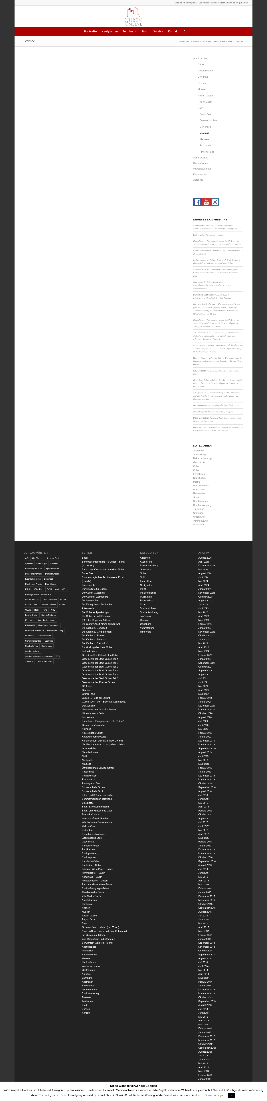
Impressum (88, 717)
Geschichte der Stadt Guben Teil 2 (100, 662)
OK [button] (231, 1095)
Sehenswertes (200, 157)
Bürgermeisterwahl (33, 573)
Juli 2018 (203, 795)
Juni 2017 (203, 826)
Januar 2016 (204, 892)
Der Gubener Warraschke (95, 596)
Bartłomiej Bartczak (34, 568)
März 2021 (203, 693)
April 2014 (203, 974)
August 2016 (205, 865)
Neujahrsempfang (55, 630)
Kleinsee (204, 139)
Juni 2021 (203, 682)
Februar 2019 (205, 767)
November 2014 (206, 946)
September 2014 (207, 954)
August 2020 (205, 717)
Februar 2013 (205, 1028)
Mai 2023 (203, 612)
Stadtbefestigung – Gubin (95, 888)
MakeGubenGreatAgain (48, 625)
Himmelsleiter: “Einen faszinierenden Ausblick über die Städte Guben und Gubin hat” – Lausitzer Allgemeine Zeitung (216, 323)
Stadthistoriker (31, 645)
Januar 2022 (204, 658)
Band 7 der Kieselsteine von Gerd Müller (103, 569)
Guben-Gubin (31, 604)
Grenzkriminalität (49, 599)
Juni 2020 (203, 725)
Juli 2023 (203, 604)
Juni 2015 (203, 919)
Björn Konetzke (52, 568)
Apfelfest (198, 179)
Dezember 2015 (206, 896)
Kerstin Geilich (31, 614)
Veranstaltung (200, 520)
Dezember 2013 (206, 989)
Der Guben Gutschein (93, 592)
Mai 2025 (203, 569)
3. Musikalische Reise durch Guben (225, 405)
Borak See (205, 114)
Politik (196, 481)
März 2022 (203, 651)
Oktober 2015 (205, 904)
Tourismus (130, 31)
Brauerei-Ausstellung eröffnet (220, 411)
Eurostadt (48, 578)
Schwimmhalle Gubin (93, 791)
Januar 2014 (204, 985)
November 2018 (206, 779)
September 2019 (207, 748)
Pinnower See (207, 151)
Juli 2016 (203, 869)
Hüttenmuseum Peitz (201, 399)
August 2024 (205, 573)
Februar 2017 (205, 841)
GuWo (28, 609)
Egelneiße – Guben (92, 865)
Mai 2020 (203, 728)
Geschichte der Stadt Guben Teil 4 (100, 670)
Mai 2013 (203, 1016)
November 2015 (206, 900)
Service (158, 31)
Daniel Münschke (52, 573)
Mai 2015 (203, 923)
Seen (230, 41)
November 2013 (206, 993)
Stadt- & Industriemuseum (96, 806)
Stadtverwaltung (90, 993)
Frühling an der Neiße (56, 589)
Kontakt (173, 31)
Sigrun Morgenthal (33, 640)
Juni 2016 (203, 872)
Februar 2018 (205, 810)
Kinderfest (29, 620)
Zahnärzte (87, 977)
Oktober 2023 (205, 596)
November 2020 (206, 709)
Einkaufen (87, 830)
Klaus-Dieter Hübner (47, 620)
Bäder (201, 64)
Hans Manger (199, 411)
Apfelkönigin (41, 563)
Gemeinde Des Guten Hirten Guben (100, 655)
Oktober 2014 (205, 950)
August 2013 (205, 1005)
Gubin (196, 470)
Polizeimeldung (201, 485)
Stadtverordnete (32, 651)
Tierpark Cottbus (90, 814)
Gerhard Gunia (32, 599)
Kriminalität (30, 625)
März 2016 (203, 884)
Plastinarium (88, 779)
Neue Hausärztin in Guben (212, 235)
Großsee (29, 41)
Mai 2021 (203, 686)
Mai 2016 (203, 876)
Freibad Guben (89, 651)
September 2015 (207, 907)
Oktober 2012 (205, 1044)
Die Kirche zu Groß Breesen (97, 631)
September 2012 (207, 1047)
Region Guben (205, 95)
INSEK (53, 609)
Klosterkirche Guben (92, 732)
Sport (196, 497)
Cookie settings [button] (214, 1095)
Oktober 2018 (205, 783)
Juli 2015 (203, 915)
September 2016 (207, 861)
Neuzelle (86, 763)
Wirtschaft (198, 524)
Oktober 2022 (205, 635)
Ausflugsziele (219, 41)
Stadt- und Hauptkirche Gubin (97, 810)
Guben (196, 466)
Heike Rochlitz (40, 609)
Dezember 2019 (206, 740)
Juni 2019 (203, 756)
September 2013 (207, 1001)
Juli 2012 (203, 1055)
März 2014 (203, 977)
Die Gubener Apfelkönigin (95, 612)
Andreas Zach (53, 558)
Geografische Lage (92, 837)
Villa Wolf (29, 661)
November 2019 (206, 744)
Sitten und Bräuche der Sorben (98, 795)
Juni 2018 (203, 798)
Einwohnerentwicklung (93, 834)
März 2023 (203, 620)
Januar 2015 (204, 939)
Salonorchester (44, 635)
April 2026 (203, 561)
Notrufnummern (90, 989)
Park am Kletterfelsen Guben (97, 884)
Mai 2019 (203, 760)
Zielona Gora (88, 826)
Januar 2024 (204, 588)
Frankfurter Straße (33, 583)
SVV (58, 656)
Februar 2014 (205, 981)
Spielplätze (88, 802)
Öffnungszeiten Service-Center (98, 767)
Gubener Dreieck (48, 604)
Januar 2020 (204, 736)
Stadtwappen (89, 857)
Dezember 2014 (206, 942)
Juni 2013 (203, 1012)
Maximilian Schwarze (34, 630)
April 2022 (203, 647)
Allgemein (198, 450)
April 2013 (203, 1020)
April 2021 (203, 690)
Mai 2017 (203, 830)
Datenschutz (88, 585)
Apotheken (87, 981)
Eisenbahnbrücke (33, 578)
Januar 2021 (204, 701)
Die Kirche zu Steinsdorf (95, 643)
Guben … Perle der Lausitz (96, 697)
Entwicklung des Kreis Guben (97, 647)
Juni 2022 (203, 639)
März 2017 (203, 837)
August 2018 (205, 791)
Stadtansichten (201, 501)
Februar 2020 (205, 732)
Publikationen (89, 849)
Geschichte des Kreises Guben (220, 263)
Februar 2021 (205, 697)
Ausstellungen (205, 70)
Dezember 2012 (206, 1036)
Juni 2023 (203, 608)
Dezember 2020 (206, 705)
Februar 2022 (205, 655)
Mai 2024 (203, 581)
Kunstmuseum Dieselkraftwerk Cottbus (102, 740)
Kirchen (202, 83)
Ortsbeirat (29, 635)
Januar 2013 (204, 1032)
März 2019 (203, 763)
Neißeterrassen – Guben (206, 351)
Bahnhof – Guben (91, 861)
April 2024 (203, 585)
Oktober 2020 (205, 713)
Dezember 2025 (206, 565)
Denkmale (203, 76)
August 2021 (205, 674)
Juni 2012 (203, 1059)
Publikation (199, 489)
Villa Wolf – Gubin (91, 896)
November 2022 (206, 631)
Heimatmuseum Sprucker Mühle (99, 709)
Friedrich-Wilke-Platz (34, 589)
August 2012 (205, 1051)
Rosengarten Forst (91, 783)
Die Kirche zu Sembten (94, 639)
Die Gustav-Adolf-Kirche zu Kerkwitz (101, 623)
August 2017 (205, 818)
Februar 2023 (205, 623)
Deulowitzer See (208, 120)
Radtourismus (200, 163)
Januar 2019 (204, 771)
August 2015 (205, 911)
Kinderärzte (88, 985)
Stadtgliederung (90, 853)
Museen (202, 89)
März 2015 (203, 931)
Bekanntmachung (202, 458)
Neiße (85, 756)
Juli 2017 (203, 822)
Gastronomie (200, 174)
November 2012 (206, 1040)
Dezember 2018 (206, 775)
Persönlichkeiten (90, 845)
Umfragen (198, 513)
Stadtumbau (46, 645)
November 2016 (206, 853)
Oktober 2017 (205, 814)
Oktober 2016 (205, 857)
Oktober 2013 (205, 997)
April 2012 (203, 1067)
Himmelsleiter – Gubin (231, 244)
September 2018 (207, 787)
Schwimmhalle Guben (93, 787)
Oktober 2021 (205, 666)
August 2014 (205, 958)
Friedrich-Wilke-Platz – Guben (97, 869)
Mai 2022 (203, 643)
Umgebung (199, 516)
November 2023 (206, 592)
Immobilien (199, 474)
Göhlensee (205, 126)
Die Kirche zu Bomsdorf (94, 627)
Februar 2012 (205, 1075)
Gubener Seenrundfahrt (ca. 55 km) (100, 927)
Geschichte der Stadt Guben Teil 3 (100, 666)
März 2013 (203, 1024)
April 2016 (203, 880)
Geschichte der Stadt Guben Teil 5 (100, 674)
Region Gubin (205, 101)
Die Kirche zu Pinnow (93, 635)
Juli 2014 (203, 962)
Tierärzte (86, 997)
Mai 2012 (203, 1063)
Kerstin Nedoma (48, 614)
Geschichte (199, 462)
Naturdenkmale (90, 752)
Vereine (86, 958)
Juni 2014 (203, 966)
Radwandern (199, 493)
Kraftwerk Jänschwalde (94, 736)
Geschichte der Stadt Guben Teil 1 (100, 658)
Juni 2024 (203, 577)
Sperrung (49, 640)
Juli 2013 (203, 1009)
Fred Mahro (50, 583)
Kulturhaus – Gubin (92, 876)
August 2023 (205, 600)
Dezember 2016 (206, 849)
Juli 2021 (203, 678)
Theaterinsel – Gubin (93, 892)
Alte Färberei (37, 558)
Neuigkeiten (110, 31)
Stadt (145, 31)
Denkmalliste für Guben (94, 588)
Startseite (90, 31)
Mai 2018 (203, 802)
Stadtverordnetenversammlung (38, 656)
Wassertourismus (202, 168)
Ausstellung (199, 454)
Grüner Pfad (218, 339)
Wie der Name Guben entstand (98, 822)
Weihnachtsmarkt (44, 661)
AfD (27, 558)
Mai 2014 (203, 970)
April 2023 (203, 616)
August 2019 (205, 752)
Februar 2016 (205, 888)
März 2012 (203, 1071)
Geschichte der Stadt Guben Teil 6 (100, 678)
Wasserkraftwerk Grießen (95, 818)
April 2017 (203, 834)
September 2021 (207, 670)
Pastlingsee (206, 145)
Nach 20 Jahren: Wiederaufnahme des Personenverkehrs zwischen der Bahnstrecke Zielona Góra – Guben (218, 361)
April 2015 (203, 927)
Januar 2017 (204, 845)
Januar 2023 (204, 627)
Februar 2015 (205, 935)
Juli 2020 (203, 721)
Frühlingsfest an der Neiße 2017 (39, 594)
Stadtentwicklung (202, 505)
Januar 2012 (204, 1079)
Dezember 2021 (206, 662)
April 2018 (203, 806)
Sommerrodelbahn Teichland (97, 798)
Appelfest (54, 563)
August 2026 (205, 557)
